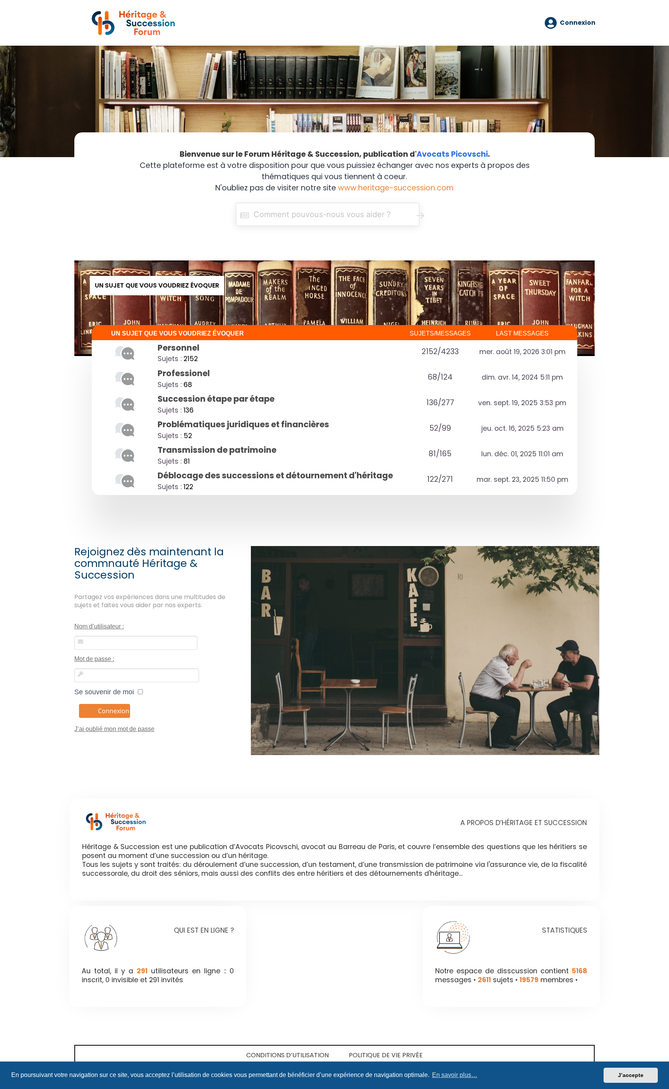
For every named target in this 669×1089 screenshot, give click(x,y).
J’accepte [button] (630, 1075)
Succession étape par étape (216, 398)
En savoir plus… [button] (454, 1075)
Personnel (178, 347)
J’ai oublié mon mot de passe (114, 729)
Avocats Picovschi (452, 154)
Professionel (184, 373)
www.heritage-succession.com (396, 188)
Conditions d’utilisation (287, 1055)
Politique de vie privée (386, 1055)
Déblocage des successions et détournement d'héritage (275, 475)
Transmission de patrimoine (217, 449)
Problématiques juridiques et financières (243, 424)
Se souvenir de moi (106, 692)
